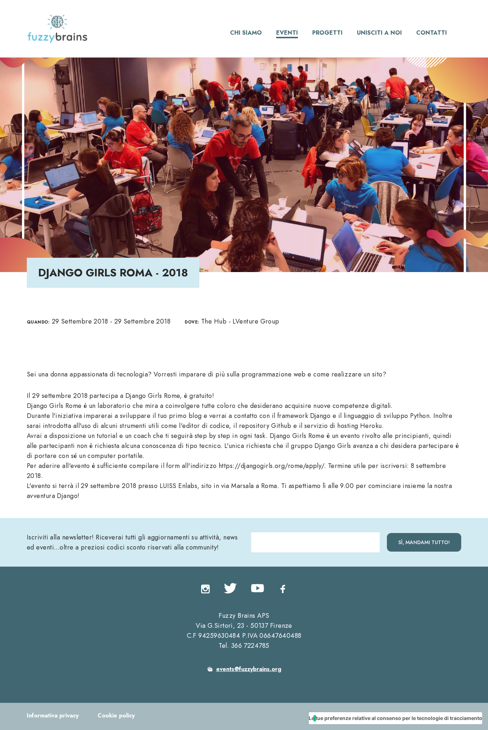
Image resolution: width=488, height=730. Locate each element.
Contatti (431, 33)
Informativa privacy (53, 715)
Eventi (287, 33)
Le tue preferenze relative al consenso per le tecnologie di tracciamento (395, 718)
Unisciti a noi (379, 33)
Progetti (327, 33)
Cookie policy (116, 715)
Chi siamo (246, 33)
